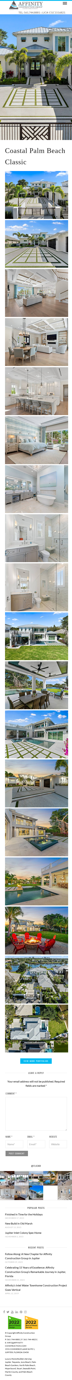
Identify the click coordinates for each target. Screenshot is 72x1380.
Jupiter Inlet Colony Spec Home (23, 1232)
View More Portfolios (36, 1061)
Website (53, 1136)
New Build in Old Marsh (18, 1223)
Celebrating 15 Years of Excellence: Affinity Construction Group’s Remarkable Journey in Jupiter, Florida (35, 1272)
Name (9, 1136)
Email (30, 1136)
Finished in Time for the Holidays (24, 1214)
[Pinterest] (21, 1312)
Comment (11, 1093)
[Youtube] (12, 1312)
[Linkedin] (16, 1312)
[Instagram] (25, 1312)
